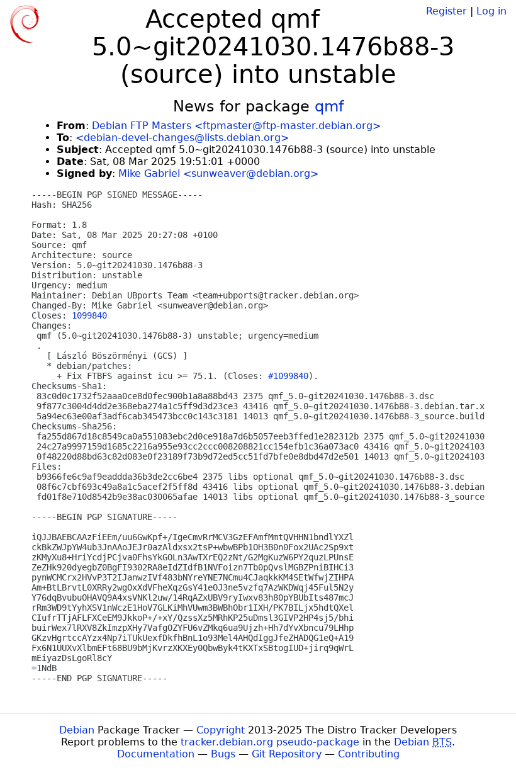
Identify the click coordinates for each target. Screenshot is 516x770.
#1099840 (288, 376)
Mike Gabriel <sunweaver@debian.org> (218, 173)
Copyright (220, 730)
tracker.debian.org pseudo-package (270, 742)
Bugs (223, 754)
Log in (491, 11)
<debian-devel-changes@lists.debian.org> (182, 138)
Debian (76, 730)
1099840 (89, 315)
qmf (329, 106)
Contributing (369, 754)
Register (446, 11)
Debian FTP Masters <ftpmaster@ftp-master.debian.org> (236, 126)
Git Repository (287, 754)
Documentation (155, 754)
